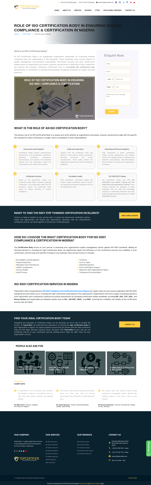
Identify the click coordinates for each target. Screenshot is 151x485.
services (77, 10)
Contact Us (130, 10)
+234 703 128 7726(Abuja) (86, 2)
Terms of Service (95, 483)
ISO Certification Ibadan (83, 447)
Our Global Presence (112, 10)
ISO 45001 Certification (52, 447)
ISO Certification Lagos (83, 441)
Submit (111, 112)
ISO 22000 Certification (52, 450)
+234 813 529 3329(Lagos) (68, 2)
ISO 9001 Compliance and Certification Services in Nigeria (66, 291)
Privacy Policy (132, 478)
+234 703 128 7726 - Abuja (120, 452)
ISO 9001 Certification (51, 441)
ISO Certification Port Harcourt (85, 450)
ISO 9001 (27, 34)
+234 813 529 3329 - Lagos (120, 448)
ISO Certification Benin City (84, 453)
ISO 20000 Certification (52, 456)
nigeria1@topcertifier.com (106, 2)
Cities (97, 10)
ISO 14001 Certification (52, 444)
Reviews (88, 10)
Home (56, 10)
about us (67, 10)
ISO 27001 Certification (52, 453)
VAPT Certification (50, 462)
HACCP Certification (51, 459)
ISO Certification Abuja (83, 444)
